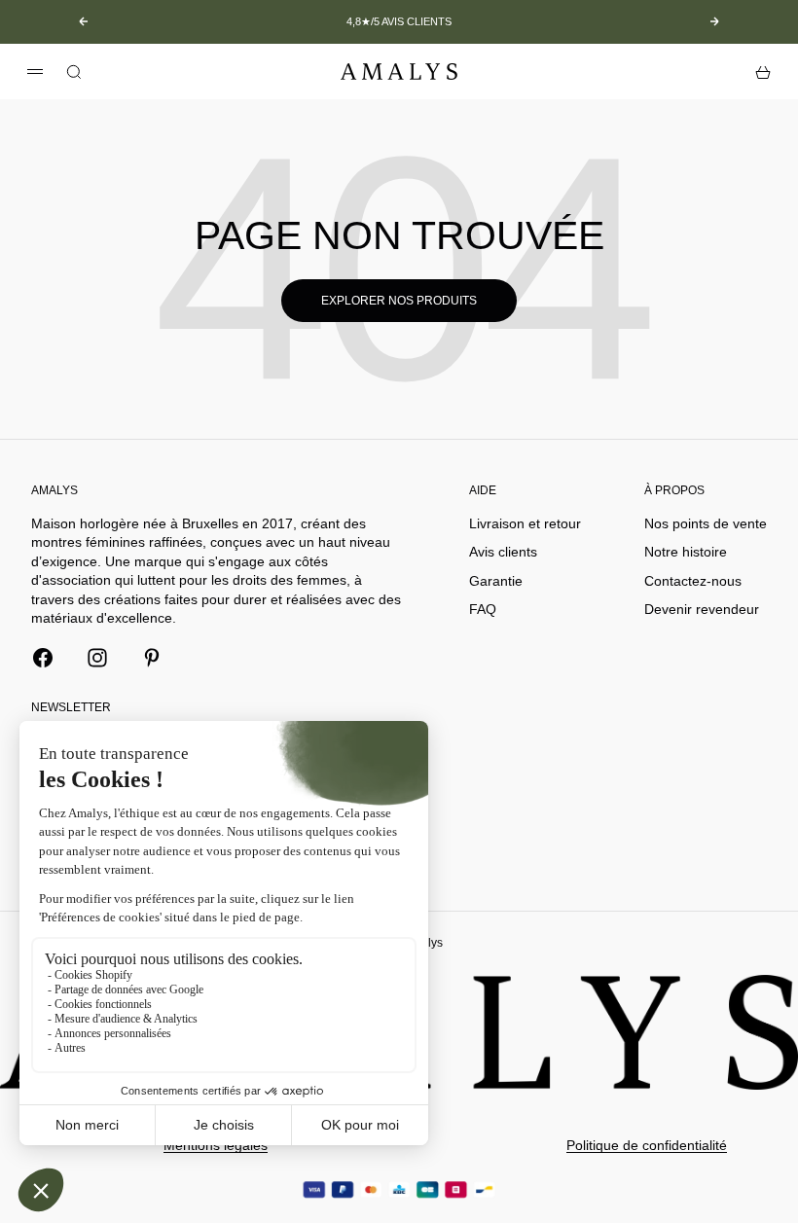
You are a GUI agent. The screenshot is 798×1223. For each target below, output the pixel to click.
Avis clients (503, 551)
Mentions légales (215, 1145)
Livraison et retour (525, 523)
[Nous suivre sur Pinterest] (151, 657)
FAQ (482, 609)
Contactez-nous (693, 581)
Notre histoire (685, 551)
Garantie (496, 581)
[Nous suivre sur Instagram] (97, 657)
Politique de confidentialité (646, 1145)
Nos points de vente (705, 523)
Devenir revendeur (701, 609)
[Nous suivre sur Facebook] (42, 657)
